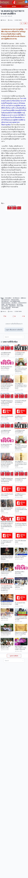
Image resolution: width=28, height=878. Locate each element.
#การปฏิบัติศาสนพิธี (15, 301)
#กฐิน (3, 304)
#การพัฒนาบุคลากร (10, 304)
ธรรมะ (14, 6)
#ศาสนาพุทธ (15, 307)
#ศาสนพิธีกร (8, 298)
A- (21, 23)
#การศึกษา (14, 302)
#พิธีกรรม (23, 298)
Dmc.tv (4, 20)
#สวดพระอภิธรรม (6, 308)
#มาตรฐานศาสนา (6, 302)
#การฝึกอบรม (16, 298)
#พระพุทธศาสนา (5, 299)
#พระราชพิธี (20, 305)
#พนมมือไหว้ (12, 305)
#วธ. (3, 307)
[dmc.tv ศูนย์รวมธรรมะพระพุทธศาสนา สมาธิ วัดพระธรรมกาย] (14, 2)
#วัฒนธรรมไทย (15, 299)
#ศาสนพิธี (8, 307)
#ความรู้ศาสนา (5, 301)
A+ (25, 23)
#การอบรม (19, 304)
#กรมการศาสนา (22, 302)
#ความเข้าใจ (5, 305)
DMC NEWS (19, 20)
